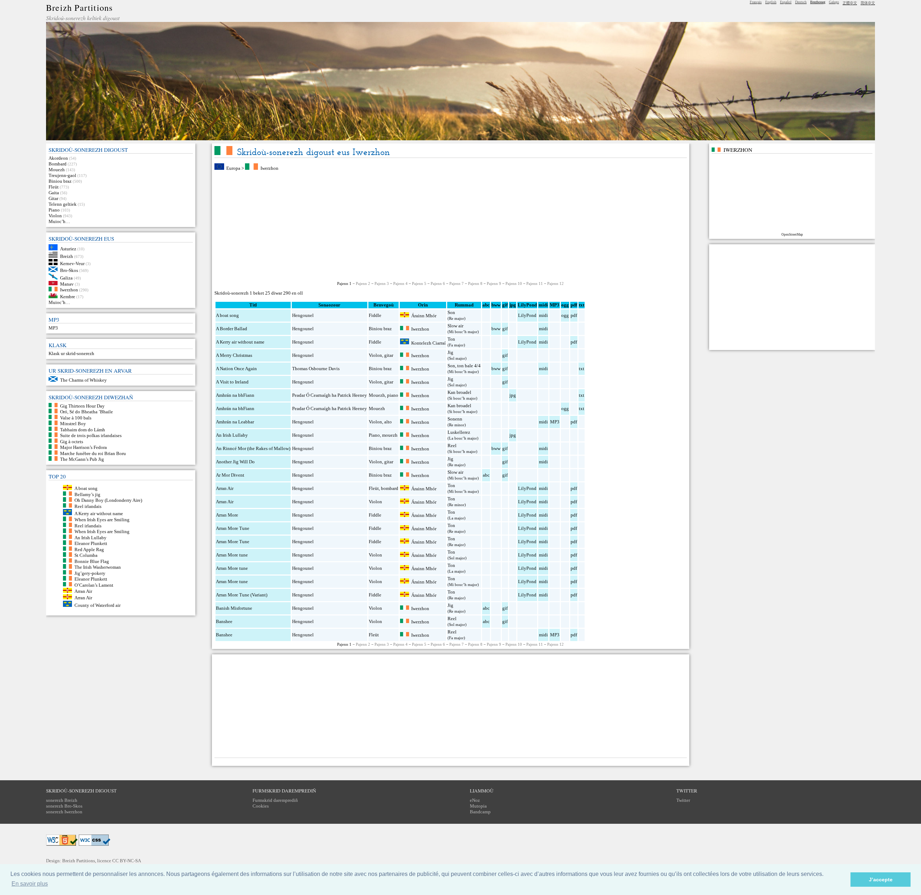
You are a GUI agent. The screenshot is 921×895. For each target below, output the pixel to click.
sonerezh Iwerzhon (64, 811)
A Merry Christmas (234, 355)
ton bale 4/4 (469, 365)
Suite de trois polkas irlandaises (91, 435)
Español (785, 2)
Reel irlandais (87, 506)
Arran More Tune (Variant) (241, 595)
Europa (233, 168)
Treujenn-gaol (62, 175)
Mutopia (478, 806)
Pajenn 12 (555, 283)
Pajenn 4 (400, 283)
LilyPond (527, 315)
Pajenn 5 (419, 283)
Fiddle (375, 315)
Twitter (683, 800)
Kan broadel (459, 392)
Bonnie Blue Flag (91, 561)
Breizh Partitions (79, 7)
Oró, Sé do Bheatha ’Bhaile (86, 411)
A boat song (85, 488)
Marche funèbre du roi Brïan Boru (93, 453)
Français (756, 2)
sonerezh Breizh (61, 800)
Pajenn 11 (534, 283)
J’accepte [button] (881, 879)
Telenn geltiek (63, 204)
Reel (452, 445)
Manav (67, 283)
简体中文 (868, 3)
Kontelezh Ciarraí (428, 342)
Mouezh (57, 169)
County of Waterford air (97, 605)
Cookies (261, 806)
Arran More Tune (232, 528)
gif (505, 328)
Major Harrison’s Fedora (83, 447)
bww (495, 328)
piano (392, 395)
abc (486, 475)
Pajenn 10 (513, 283)
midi (543, 315)
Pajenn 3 (382, 283)
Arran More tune (232, 555)
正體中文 (850, 3)
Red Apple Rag (89, 549)
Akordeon (58, 158)
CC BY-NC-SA (126, 860)
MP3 (53, 328)
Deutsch (801, 2)
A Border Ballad (231, 328)
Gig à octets (71, 441)
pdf (574, 315)
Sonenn (455, 419)
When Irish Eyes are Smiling (102, 519)
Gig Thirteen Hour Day (82, 405)
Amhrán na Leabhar (235, 421)
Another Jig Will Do (235, 461)
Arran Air (83, 591)
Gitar (53, 198)
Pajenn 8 (475, 283)
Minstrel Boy (73, 423)
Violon (55, 215)
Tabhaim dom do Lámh (82, 429)
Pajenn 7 (456, 283)
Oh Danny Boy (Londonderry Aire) (108, 500)
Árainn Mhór (423, 315)
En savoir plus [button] (30, 884)
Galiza (66, 278)
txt (581, 368)
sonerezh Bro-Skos (64, 806)
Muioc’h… (59, 221)
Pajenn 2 (363, 283)
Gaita (54, 192)
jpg (512, 395)
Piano (54, 210)
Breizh (66, 256)
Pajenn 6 (438, 283)
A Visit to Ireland (232, 382)
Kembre (67, 296)
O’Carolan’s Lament (93, 584)
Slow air (455, 325)
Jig (450, 352)
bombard (389, 488)
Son (451, 312)
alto (388, 421)
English (770, 2)
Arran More (227, 515)
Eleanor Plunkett (90, 543)
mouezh (390, 435)
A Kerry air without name (98, 513)
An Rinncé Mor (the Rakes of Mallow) (253, 448)
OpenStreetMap (792, 234)
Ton (451, 339)
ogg (565, 305)
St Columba (85, 555)
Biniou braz (60, 181)
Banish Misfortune (234, 608)
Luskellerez (459, 432)
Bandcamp (480, 811)
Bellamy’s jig (87, 494)
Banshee (224, 621)
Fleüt (54, 187)
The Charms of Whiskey (83, 380)
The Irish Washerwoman (97, 567)
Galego (834, 2)
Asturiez (68, 248)
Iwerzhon (69, 289)
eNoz (475, 800)
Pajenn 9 (494, 283)
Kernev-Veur (72, 263)
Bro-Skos (69, 270)
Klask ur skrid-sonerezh (71, 353)
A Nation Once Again (236, 368)
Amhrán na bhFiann (235, 395)
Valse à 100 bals (75, 417)
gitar (388, 355)
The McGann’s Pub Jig (82, 459)
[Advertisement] (450, 226)
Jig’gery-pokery (89, 573)
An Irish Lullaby (90, 537)
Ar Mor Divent (230, 475)
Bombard (58, 164)
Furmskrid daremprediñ (275, 800)
